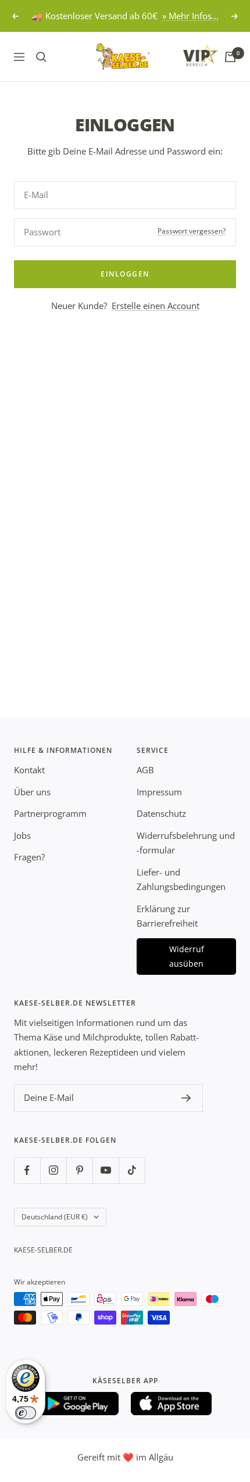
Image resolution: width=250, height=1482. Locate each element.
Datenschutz (161, 813)
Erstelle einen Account (155, 305)
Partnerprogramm (50, 813)
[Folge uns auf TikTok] (132, 1170)
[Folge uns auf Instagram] (53, 1170)
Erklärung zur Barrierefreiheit (167, 916)
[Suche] (41, 57)
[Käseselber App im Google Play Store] (78, 1403)
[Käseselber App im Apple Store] (171, 1403)
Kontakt (29, 770)
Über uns (32, 792)
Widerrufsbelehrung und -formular (186, 843)
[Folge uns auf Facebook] (27, 1170)
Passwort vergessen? (192, 231)
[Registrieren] (186, 1098)
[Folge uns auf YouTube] (105, 1170)
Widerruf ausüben (186, 956)
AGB (145, 770)
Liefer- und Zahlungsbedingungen (181, 879)
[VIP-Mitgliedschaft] (189, 55)
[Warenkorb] (230, 57)
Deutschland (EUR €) (55, 1217)
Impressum (159, 792)
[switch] (25, 1412)
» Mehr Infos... (190, 15)
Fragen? (29, 857)
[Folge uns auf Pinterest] (79, 1170)
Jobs (22, 835)
